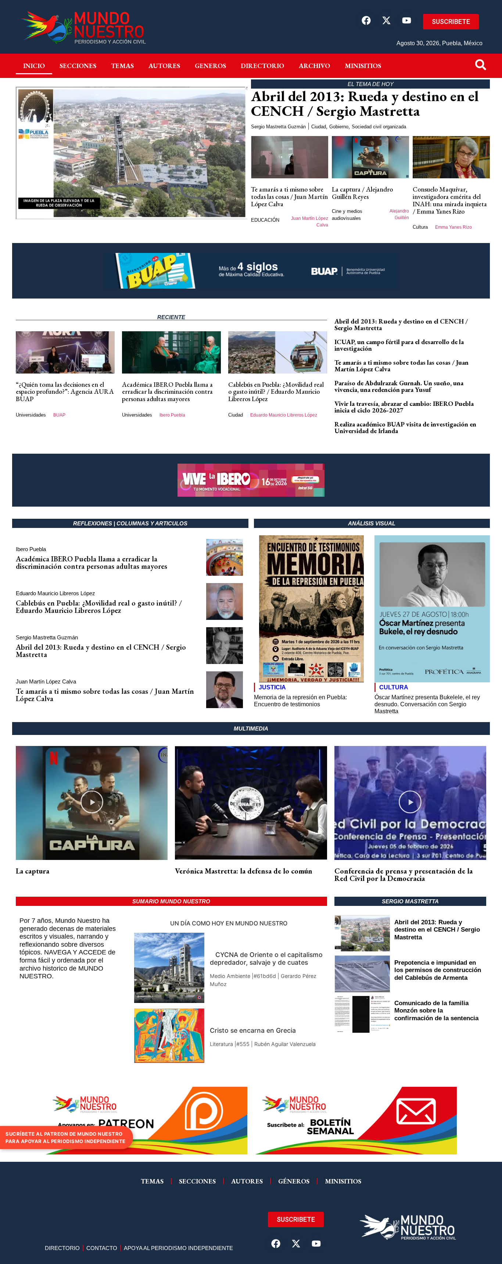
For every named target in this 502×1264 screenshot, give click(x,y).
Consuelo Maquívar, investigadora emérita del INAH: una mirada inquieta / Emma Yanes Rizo (450, 200)
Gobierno (338, 126)
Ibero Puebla (172, 415)
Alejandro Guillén (399, 214)
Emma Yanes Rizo (453, 227)
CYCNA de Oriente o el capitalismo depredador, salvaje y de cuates (266, 958)
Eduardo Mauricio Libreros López (283, 415)
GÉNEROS (293, 1181)
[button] (92, 803)
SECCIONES (197, 1181)
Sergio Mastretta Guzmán (278, 126)
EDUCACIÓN (265, 220)
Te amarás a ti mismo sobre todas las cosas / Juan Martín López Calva (289, 196)
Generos (210, 65)
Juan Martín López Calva (309, 222)
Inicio (34, 65)
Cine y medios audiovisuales (347, 214)
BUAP (59, 415)
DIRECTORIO (262, 65)
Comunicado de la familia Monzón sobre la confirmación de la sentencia (436, 1011)
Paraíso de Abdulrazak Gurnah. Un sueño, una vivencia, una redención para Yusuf (398, 386)
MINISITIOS (363, 65)
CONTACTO (101, 1248)
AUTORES (247, 1181)
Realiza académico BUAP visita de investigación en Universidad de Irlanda (405, 427)
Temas (122, 65)
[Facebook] (366, 20)
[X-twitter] (386, 20)
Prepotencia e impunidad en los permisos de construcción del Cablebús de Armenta (437, 970)
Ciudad (318, 126)
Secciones (78, 65)
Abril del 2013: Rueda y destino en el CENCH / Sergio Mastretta (364, 103)
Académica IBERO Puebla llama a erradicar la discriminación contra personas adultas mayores (167, 391)
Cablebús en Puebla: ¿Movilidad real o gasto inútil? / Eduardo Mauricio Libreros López (276, 391)
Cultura (420, 227)
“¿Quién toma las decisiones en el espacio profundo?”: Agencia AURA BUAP (65, 391)
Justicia (272, 687)
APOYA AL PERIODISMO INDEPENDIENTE (178, 1248)
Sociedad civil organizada (379, 126)
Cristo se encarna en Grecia (253, 1030)
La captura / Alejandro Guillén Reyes (362, 193)
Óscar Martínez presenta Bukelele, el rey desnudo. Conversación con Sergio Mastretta (427, 704)
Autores (164, 65)
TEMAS (152, 1181)
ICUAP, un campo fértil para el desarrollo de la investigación (399, 345)
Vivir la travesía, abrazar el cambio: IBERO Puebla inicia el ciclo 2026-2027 (404, 406)
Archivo (314, 65)
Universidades (31, 415)
